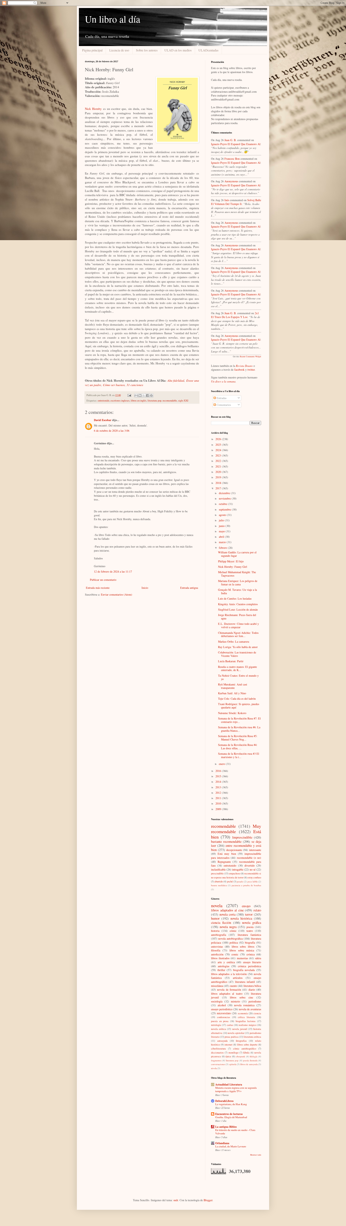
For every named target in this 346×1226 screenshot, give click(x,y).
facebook (239, 369)
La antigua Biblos (226, 1127)
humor (215, 918)
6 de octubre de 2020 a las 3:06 (111, 430)
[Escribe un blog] (140, 395)
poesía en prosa (219, 1021)
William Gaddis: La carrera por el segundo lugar (237, 554)
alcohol (222, 1005)
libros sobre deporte (247, 1044)
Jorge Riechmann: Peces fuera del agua (237, 616)
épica (228, 1056)
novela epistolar (236, 1033)
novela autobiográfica (230, 938)
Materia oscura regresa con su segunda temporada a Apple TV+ (236, 1089)
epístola (232, 1064)
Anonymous (231, 181)
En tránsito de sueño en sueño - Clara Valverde (235, 1131)
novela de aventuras (250, 1009)
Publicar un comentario (103, 580)
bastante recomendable (226, 841)
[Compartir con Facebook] (148, 395)
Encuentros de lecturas (229, 1114)
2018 (218, 483)
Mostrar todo (255, 1154)
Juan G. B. (230, 140)
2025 (218, 444)
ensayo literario (252, 962)
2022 (218, 461)
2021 (218, 466)
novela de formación (229, 989)
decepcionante (234, 850)
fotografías (241, 1040)
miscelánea (217, 986)
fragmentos (216, 1060)
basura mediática (219, 885)
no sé (252, 869)
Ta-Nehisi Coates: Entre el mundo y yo (238, 677)
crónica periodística (249, 966)
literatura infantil (245, 982)
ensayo (246, 906)
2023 (218, 455)
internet (228, 1044)
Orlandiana (222, 1143)
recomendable (170, 400)
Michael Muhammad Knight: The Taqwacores (237, 573)
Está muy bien (227, 854)
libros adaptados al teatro (226, 993)
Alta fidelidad (175, 380)
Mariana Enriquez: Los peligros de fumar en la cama (237, 582)
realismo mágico (247, 1025)
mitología (216, 1025)
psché (230, 881)
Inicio (145, 588)
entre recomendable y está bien (236, 847)
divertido (249, 865)
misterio (235, 1001)
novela (216, 905)
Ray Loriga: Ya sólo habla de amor (238, 647)
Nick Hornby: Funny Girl (232, 567)
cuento (233, 986)
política (233, 942)
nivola (214, 1068)
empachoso (234, 873)
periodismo (254, 1001)
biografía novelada (244, 970)
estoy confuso (254, 877)
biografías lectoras (246, 1021)
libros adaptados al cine (227, 910)
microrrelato (224, 1013)
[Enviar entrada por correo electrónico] (129, 395)
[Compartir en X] (144, 395)
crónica (250, 954)
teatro (249, 931)
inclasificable (218, 869)
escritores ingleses (120, 400)
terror (249, 914)
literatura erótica (252, 1036)
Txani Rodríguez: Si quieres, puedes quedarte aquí (238, 705)
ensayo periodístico (221, 1009)
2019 (218, 477)
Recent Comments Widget (250, 356)
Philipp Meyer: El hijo (231, 561)
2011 (218, 798)
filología (253, 1056)
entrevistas (217, 946)
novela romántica (244, 1005)
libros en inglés (138, 400)
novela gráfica (251, 922)
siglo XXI (183, 400)
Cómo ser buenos (114, 385)
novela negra (228, 926)
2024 (218, 450)
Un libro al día (112, 18)
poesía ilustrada (250, 1060)
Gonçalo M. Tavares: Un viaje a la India (237, 591)
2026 (218, 439)
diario (251, 989)
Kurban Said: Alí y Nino (232, 693)
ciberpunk (240, 1056)
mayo (222, 531)
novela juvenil (239, 1029)
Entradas (221, 398)
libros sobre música (241, 950)
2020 (218, 472)
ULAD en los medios (178, 50)
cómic (233, 931)
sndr (175, 1200)
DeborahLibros (224, 1101)
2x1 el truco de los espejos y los (235, 315)
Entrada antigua (189, 588)
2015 (218, 776)
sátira (258, 958)
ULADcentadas (208, 50)
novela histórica (241, 918)
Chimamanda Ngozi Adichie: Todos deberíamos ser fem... (238, 634)
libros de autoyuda (249, 1064)
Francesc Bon (232, 159)
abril (222, 537)
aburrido (218, 881)
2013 (218, 787)
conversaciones (218, 1064)
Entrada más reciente (98, 588)
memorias (242, 958)
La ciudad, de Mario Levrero (230, 1146)
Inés (226, 200)
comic (234, 954)
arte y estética (226, 962)
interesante (255, 850)
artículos (237, 978)
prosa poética (231, 1036)
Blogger (208, 1200)
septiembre (225, 509)
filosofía (215, 950)
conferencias (223, 1017)
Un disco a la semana (223, 381)
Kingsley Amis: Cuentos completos (238, 604)
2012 (218, 793)
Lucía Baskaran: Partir (230, 661)
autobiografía (218, 935)
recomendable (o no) (249, 858)
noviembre (225, 498)
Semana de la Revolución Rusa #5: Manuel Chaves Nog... (237, 737)
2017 (218, 488)
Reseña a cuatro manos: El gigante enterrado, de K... (237, 668)
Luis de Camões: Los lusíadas (234, 598)
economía (243, 1013)
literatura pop (154, 400)
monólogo (233, 1052)
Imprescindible (242, 837)
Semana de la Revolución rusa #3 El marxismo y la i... (238, 755)
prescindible (217, 873)
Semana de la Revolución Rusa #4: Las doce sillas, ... (237, 746)
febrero (223, 548)
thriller (221, 970)
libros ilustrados (220, 958)
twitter (251, 369)
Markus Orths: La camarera (233, 641)
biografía (250, 942)
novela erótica (218, 1029)
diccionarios (217, 1052)
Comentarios (223, 405)
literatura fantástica (249, 935)
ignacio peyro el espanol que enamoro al (235, 144)
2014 (218, 782)
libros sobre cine (241, 997)
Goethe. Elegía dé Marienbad (231, 1117)
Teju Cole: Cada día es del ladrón (237, 698)
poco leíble (252, 881)
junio (222, 526)
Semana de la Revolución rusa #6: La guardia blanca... (239, 728)
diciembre (225, 493)
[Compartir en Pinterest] (151, 395)
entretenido (103, 400)
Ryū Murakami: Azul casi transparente (232, 686)
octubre (223, 504)
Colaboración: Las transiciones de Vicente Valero (237, 654)
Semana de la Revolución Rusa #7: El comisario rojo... (239, 720)
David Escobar (102, 420)
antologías (223, 966)
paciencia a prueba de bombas (246, 885)
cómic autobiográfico (244, 1048)
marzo (223, 542)
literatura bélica (252, 986)
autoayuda (222, 1040)
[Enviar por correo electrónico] (136, 395)
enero (222, 764)
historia (215, 931)
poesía (249, 927)
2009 (218, 809)
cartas (230, 1025)
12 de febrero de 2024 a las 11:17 (113, 571)
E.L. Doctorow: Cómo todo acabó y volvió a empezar (238, 625)
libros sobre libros (243, 946)
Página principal (92, 50)
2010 (218, 803)
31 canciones (135, 385)
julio (222, 520)
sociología (216, 1001)
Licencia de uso (119, 50)
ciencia (257, 1013)
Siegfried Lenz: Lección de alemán (238, 609)
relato (257, 910)
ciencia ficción (221, 922)
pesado (240, 881)
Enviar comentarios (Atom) (116, 594)
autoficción (217, 954)
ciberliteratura (218, 1048)
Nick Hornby (93, 109)
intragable (237, 869)
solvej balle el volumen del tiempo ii (236, 202)
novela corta (227, 914)
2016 (218, 771)
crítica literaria (246, 1017)
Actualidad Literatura (228, 1084)
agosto (223, 515)
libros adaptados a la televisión (229, 974)
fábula (246, 1052)
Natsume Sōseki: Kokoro (232, 713)
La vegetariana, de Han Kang (231, 1104)
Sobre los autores (147, 50)
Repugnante (224, 862)
